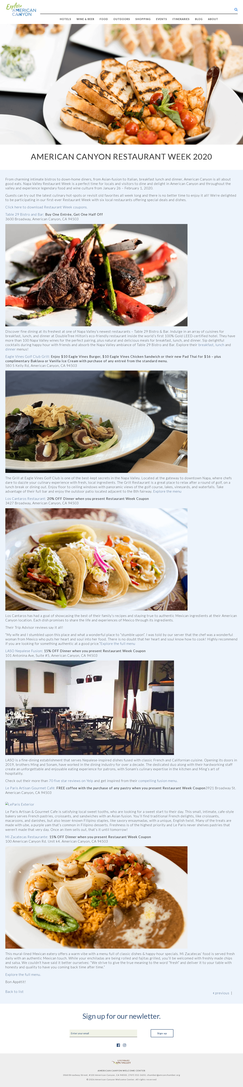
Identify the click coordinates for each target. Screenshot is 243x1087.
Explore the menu (167, 491)
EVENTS (161, 19)
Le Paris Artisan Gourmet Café (29, 788)
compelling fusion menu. (158, 781)
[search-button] (236, 9)
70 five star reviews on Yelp (71, 781)
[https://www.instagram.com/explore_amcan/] (125, 1045)
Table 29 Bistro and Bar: (24, 214)
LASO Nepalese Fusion (23, 651)
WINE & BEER (85, 19)
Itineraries (181, 19)
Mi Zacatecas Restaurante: (26, 837)
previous (221, 993)
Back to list (14, 991)
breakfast (206, 345)
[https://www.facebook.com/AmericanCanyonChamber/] (118, 1045)
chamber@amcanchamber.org (163, 1075)
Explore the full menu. (23, 974)
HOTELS (65, 19)
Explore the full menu (118, 643)
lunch (219, 345)
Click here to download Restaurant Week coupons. (46, 207)
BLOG (199, 19)
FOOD (104, 19)
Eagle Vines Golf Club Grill (27, 356)
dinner (10, 349)
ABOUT (213, 19)
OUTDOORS (121, 19)
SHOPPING (143, 19)
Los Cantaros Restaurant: (25, 499)
